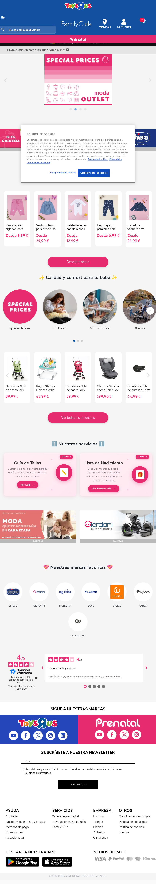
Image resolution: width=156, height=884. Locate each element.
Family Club (60, 827)
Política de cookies (131, 827)
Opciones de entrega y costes (25, 822)
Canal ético (100, 838)
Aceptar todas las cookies (93, 172)
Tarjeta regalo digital (65, 816)
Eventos (124, 832)
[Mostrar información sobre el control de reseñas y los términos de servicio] (35, 677)
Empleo (98, 827)
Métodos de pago (17, 827)
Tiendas (98, 822)
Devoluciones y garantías (69, 822)
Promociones (14, 832)
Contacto (12, 816)
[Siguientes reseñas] (146, 668)
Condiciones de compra (134, 816)
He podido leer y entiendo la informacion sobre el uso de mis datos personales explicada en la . (73, 771)
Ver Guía (25, 485)
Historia (98, 816)
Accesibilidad (15, 838)
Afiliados (99, 832)
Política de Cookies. (98, 159)
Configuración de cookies (62, 172)
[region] (78, 154)
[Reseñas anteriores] (42, 668)
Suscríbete (78, 784)
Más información (101, 488)
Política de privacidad (39, 773)
